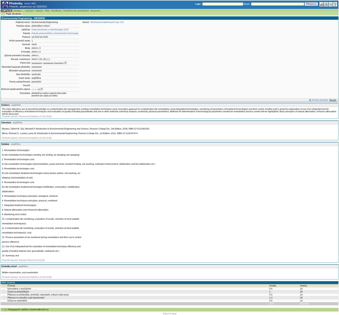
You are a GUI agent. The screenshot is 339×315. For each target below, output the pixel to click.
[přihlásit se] (326, 4)
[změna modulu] (7, 10)
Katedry (39, 11)
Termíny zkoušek (320, 100)
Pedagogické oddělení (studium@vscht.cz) (28, 309)
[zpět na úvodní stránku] (321, 4)
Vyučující (29, 11)
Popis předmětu (14, 14)
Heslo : (247, 4)
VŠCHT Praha (169, 314)
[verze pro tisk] (10, 10)
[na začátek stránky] (2, 309)
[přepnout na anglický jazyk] (330, 4)
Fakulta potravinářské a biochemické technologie (55, 33)
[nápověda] (335, 4)
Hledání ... (18, 11)
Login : (198, 4)
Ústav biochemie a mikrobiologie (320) (50, 29)
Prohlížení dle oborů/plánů (76, 11)
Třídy (47, 11)
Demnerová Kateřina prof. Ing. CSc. (107, 22)
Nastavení (95, 11)
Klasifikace (56, 11)
